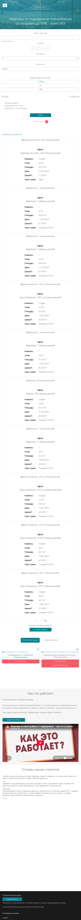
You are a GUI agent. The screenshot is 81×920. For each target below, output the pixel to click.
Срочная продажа (11, 103)
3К (44, 48)
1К (36, 48)
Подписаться (12, 899)
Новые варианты (51, 640)
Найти (40, 115)
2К (40, 48)
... (40, 620)
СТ (33, 48)
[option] (20, 658)
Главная (5, 918)
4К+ (47, 48)
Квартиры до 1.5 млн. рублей (16, 108)
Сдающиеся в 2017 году (14, 106)
